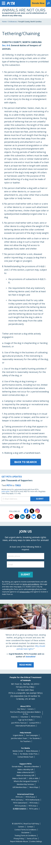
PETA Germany (17, 800)
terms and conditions (31, 584)
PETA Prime (35, 717)
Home (4, 21)
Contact (30, 827)
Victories (14, 717)
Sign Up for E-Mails (25, 720)
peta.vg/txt (5, 491)
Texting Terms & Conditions (25, 836)
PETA (9, 485)
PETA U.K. (19, 797)
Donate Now (17, 767)
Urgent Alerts (18, 735)
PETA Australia (20, 806)
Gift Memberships (20, 787)
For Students (35, 738)
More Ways (34, 787)
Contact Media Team (25, 757)
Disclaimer (25, 833)
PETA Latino (33, 809)
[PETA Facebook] (26, 511)
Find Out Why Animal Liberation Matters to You (25, 713)
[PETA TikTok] (28, 516)
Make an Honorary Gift (25, 775)
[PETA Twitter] (32, 511)
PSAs (15, 754)
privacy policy (25, 592)
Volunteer (24, 717)
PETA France (30, 797)
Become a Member (31, 767)
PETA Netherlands (33, 800)
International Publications (25, 726)
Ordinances (12, 21)
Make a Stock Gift (19, 778)
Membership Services (25, 784)
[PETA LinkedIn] (22, 516)
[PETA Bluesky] (33, 516)
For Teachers (25, 741)
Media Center (18, 751)
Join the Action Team (19, 738)
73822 (18, 485)
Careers (30, 709)
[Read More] (25, 637)
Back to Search (25, 462)
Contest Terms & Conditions (25, 830)
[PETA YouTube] (11, 516)
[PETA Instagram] (37, 511)
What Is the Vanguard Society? (25, 781)
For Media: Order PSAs (29, 754)
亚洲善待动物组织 (19, 809)
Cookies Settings (36, 841)
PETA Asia (32, 806)
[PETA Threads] (39, 516)
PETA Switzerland (20, 803)
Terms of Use (32, 839)
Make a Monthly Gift (25, 770)
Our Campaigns (32, 735)
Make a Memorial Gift (25, 772)
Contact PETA (34, 723)
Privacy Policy (19, 839)
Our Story (21, 709)
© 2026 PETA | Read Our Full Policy (25, 824)
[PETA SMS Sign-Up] (17, 516)
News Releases (32, 751)
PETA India (34, 803)
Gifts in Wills (33, 778)
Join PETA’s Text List (19, 723)
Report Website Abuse (19, 841)
